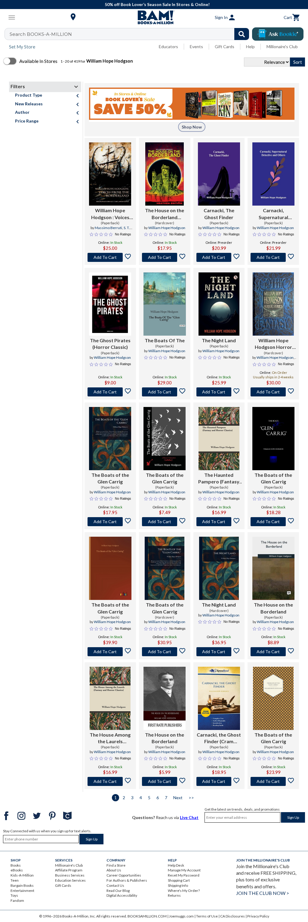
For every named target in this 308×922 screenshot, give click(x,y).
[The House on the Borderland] (273, 568)
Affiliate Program (68, 870)
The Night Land (219, 340)
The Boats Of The (165, 340)
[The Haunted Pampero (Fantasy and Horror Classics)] (219, 438)
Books (16, 865)
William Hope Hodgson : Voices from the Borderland (110, 214)
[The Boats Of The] (164, 304)
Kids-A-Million (22, 875)
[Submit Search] (241, 34)
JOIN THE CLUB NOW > (262, 893)
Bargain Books (22, 885)
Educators (168, 46)
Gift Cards (224, 46)
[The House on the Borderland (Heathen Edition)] (164, 174)
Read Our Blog (118, 890)
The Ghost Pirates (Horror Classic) (110, 343)
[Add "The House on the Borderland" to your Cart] (273, 651)
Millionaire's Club (282, 46)
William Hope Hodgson (166, 227)
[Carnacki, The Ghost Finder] (219, 174)
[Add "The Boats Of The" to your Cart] (164, 391)
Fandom (17, 900)
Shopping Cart (179, 880)
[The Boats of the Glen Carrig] (110, 438)
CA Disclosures (232, 916)
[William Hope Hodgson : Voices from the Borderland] (110, 174)
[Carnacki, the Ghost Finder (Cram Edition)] (219, 698)
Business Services (70, 875)
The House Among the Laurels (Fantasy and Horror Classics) (110, 738)
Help (250, 46)
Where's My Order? (184, 890)
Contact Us (115, 885)
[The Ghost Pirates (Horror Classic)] (110, 304)
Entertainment (22, 890)
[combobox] (131, 34)
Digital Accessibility (121, 895)
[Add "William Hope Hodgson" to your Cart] (110, 257)
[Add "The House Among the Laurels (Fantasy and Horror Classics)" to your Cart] (110, 781)
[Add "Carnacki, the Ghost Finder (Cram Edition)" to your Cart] (219, 781)
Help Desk (176, 865)
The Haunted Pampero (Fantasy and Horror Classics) (218, 478)
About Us (113, 870)
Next (178, 797)
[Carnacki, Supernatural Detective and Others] (273, 174)
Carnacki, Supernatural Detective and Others (273, 214)
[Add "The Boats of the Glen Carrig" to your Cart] (110, 521)
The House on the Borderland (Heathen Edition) (164, 214)
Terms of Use (207, 916)
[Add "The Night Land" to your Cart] (219, 391)
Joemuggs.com (181, 916)
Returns (174, 895)
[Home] (154, 17)
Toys (14, 895)
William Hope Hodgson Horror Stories (273, 344)
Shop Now (192, 126)
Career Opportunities (123, 875)
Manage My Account (184, 870)
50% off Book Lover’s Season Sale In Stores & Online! (157, 4)
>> (191, 797)
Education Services (70, 880)
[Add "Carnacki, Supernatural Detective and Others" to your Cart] (273, 257)
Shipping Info (178, 885)
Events (196, 46)
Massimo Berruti (108, 227)
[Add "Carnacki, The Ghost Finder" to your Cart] (219, 257)
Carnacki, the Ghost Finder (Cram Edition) (219, 738)
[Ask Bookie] (277, 34)
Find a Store (115, 865)
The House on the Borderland (273, 608)
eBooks (17, 870)
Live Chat (189, 817)
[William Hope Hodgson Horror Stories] (273, 304)
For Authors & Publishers (126, 880)
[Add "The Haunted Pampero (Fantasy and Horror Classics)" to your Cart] (219, 521)
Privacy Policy (258, 916)
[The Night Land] (219, 304)
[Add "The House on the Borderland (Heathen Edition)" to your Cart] (164, 257)
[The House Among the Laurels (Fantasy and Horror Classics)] (110, 698)
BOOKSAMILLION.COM (147, 916)
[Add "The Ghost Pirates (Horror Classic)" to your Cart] (110, 391)
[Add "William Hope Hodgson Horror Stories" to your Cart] (273, 391)
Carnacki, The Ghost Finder (219, 213)
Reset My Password (183, 875)
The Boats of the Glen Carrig (110, 478)
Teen (15, 880)
